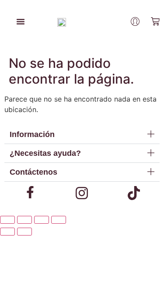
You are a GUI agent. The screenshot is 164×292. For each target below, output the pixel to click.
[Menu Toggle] (20, 21)
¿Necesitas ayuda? (45, 153)
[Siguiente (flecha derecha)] (24, 232)
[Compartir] (41, 220)
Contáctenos (33, 172)
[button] (82, 134)
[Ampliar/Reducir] (7, 220)
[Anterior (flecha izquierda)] (7, 232)
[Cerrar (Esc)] (58, 220)
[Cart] (155, 21)
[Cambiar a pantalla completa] (24, 220)
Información (32, 134)
